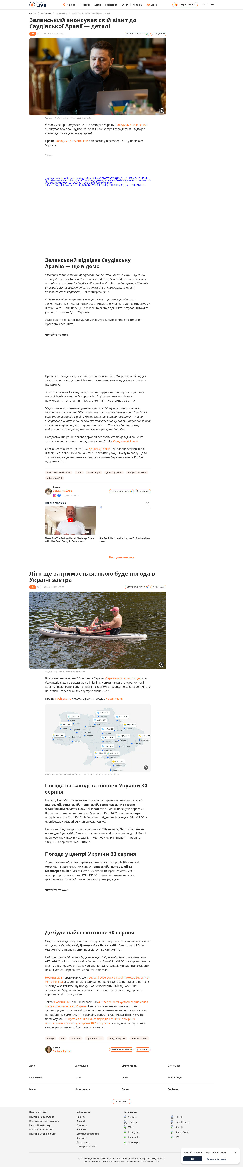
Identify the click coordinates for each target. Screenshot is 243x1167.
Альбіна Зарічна (62, 1051)
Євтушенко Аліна (62, 490)
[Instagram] (54, 495)
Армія (97, 4)
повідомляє (63, 698)
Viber (131, 1127)
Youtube (132, 1117)
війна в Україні (54, 478)
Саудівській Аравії (125, 441)
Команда (81, 1138)
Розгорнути (121, 1101)
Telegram (133, 1122)
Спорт (125, 4)
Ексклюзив (35, 1077)
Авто (32, 1065)
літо (62, 1038)
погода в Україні (117, 1038)
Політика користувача (41, 1116)
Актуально (81, 1065)
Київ (78, 1077)
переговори (94, 472)
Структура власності (87, 1133)
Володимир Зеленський (131, 125)
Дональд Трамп (99, 449)
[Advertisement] (96, 163)
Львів (125, 1077)
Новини (85, 4)
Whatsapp (133, 1142)
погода (50, 1038)
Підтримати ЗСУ (187, 4)
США (79, 472)
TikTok (179, 1117)
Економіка (111, 4)
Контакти (81, 1125)
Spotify (179, 1127)
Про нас (80, 1116)
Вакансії (80, 1121)
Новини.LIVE (114, 698)
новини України (139, 1038)
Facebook (133, 1137)
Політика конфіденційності (44, 1121)
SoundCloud (182, 1132)
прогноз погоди (94, 1038)
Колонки (138, 4)
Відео (154, 4)
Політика (173, 1089)
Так (193, 1158)
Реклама (81, 1129)
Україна (71, 4)
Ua (204, 4)
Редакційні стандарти (41, 1129)
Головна (32, 13)
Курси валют (83, 1142)
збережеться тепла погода (122, 678)
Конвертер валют (86, 1146)
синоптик (75, 1038)
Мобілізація (175, 1077)
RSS (177, 1137)
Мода (32, 1089)
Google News (183, 1122)
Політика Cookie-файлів (42, 1133)
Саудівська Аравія (137, 472)
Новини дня (46, 13)
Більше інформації (216, 1159)
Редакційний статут (40, 1125)
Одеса (125, 1089)
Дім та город (129, 1065)
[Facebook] (59, 495)
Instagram (133, 1132)
